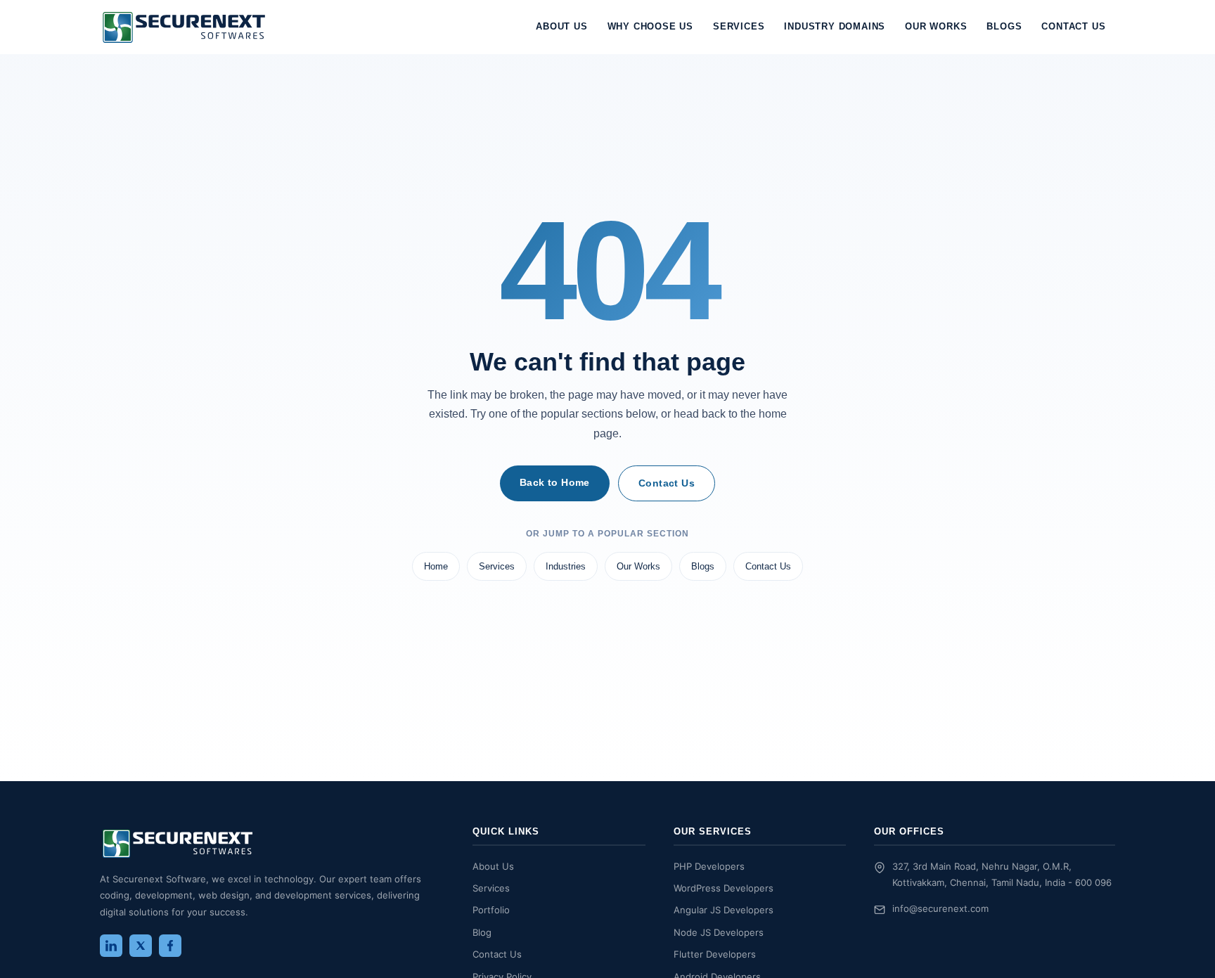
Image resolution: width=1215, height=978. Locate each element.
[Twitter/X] (140, 945)
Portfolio (491, 909)
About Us (561, 26)
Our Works (936, 26)
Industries (566, 566)
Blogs (1004, 26)
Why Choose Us (650, 26)
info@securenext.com (940, 908)
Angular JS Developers (723, 909)
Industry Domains (834, 26)
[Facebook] (170, 945)
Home (436, 566)
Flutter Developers (715, 954)
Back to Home (555, 482)
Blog (481, 932)
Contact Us (1073, 26)
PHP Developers (709, 866)
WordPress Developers (723, 888)
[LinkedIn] (111, 945)
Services (738, 26)
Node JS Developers (719, 932)
